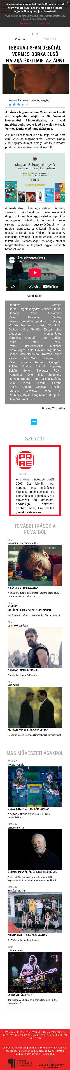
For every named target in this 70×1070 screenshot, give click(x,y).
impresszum (10, 1035)
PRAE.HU (20, 39)
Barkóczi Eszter (16, 890)
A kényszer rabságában (23, 587)
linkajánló (22, 1032)
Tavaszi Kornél (16, 764)
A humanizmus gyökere (23, 670)
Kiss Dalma (13, 685)
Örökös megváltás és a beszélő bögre (32, 872)
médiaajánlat (56, 1032)
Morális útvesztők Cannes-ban (28, 729)
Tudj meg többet (42, 23)
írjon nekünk (38, 1032)
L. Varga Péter (15, 950)
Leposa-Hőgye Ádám (18, 625)
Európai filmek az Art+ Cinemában (29, 610)
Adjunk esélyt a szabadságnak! (28, 935)
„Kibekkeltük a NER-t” (21, 994)
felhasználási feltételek (34, 1035)
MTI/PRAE (12, 606)
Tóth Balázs (31, 543)
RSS (6, 1032)
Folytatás (25, 23)
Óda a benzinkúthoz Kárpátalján (29, 809)
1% (12, 1032)
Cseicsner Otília (16, 827)
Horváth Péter (15, 543)
